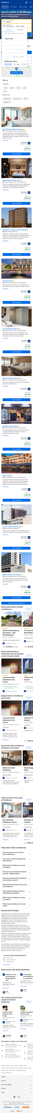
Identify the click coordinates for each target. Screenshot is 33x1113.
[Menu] (31, 2)
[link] (5, 87)
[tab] (8, 30)
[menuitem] (5, 7)
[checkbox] (22, 41)
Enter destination (9, 20)
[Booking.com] (5, 2)
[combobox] (16, 22)
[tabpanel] (14, 49)
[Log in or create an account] (26, 2)
